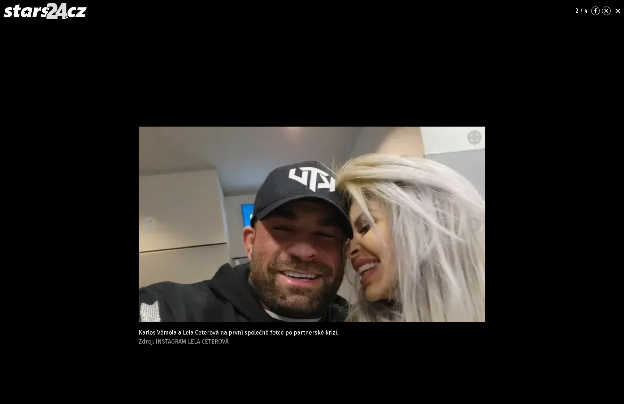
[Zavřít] (618, 11)
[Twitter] (606, 11)
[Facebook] (595, 11)
